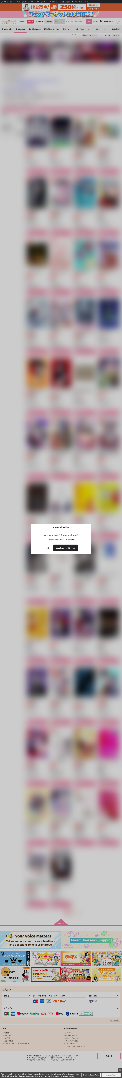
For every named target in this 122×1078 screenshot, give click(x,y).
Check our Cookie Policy (91, 1075)
